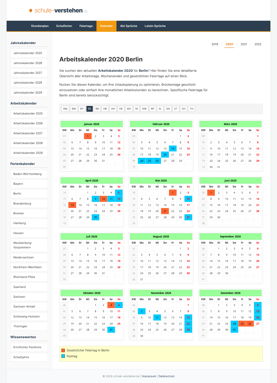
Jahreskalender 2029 (27, 92)
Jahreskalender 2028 (27, 82)
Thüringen (20, 326)
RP (152, 108)
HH (113, 108)
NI (136, 108)
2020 (229, 44)
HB (105, 108)
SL (160, 108)
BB (97, 108)
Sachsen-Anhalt (24, 306)
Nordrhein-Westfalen (27, 267)
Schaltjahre (21, 357)
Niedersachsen (23, 257)
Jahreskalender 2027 (27, 73)
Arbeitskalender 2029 (28, 153)
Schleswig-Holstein (26, 316)
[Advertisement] (179, 10)
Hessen (18, 233)
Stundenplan (40, 26)
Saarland (19, 287)
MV (129, 108)
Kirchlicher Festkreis (27, 347)
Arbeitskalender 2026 (28, 123)
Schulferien (64, 26)
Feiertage (86, 26)
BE (89, 108)
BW (74, 108)
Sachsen (19, 296)
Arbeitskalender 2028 (28, 143)
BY (82, 108)
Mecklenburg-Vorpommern (22, 245)
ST (176, 108)
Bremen (18, 213)
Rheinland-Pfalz (24, 277)
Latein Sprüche (155, 26)
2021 (244, 44)
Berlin (17, 193)
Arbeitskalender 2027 (28, 133)
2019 (215, 44)
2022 (258, 44)
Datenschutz (167, 376)
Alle (65, 108)
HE (121, 108)
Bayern (18, 183)
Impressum (149, 376)
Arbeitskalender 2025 (28, 113)
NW (144, 108)
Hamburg (19, 223)
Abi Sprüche (128, 26)
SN (168, 108)
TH (191, 108)
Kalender (106, 26)
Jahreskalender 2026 (27, 63)
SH (183, 108)
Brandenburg (22, 203)
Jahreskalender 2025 (27, 53)
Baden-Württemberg (27, 174)
